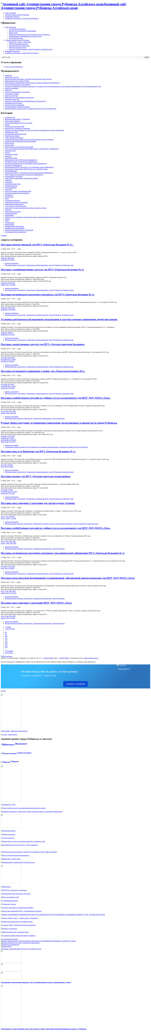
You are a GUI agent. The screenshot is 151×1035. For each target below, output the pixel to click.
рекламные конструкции (13, 103)
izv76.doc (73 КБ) (7, 490)
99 (6, 634)
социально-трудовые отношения (16, 202)
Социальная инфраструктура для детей (18, 123)
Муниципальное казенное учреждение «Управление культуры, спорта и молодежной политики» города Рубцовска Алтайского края (51, 524)
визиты (7, 219)
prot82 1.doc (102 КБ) (8, 285)
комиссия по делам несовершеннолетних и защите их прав (25, 208)
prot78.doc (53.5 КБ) (8, 388)
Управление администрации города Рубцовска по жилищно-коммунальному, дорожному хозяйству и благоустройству (46, 447)
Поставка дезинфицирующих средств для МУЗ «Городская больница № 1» (42, 269)
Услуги (7, 152)
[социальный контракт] (9, 939)
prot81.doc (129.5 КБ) (8, 309)
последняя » (9, 653)
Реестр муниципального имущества (17, 84)
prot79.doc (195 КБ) (7, 361)
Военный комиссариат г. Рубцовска (17, 119)
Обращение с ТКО (11, 132)
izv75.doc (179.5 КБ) (8, 566)
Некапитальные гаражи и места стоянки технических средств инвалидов (30, 108)
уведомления (9, 223)
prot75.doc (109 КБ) (7, 568)
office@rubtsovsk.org (91, 658)
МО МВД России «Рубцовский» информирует (21, 162)
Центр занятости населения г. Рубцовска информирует (24, 174)
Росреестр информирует (13, 165)
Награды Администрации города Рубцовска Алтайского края (30, 49)
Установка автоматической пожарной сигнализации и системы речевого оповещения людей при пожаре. (59, 319)
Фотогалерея (9, 145)
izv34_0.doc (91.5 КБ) (8, 411)
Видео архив (9, 143)
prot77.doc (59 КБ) (7, 466)
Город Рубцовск (10, 13)
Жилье (7, 125)
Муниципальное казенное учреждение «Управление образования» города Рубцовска (35, 418)
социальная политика (12, 200)
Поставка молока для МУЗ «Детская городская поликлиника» (36, 476)
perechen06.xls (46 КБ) (8, 440)
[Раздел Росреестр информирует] (10, 944)
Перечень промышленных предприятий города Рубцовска (29, 34)
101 (6, 638)
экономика (8, 182)
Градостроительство (16, 38)
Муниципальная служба (17, 47)
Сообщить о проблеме (75, 684)
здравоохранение (11, 213)
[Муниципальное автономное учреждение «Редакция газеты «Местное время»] (29, 852)
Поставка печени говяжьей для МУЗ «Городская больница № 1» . (37, 244)
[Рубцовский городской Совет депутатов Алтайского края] (15, 894)
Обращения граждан (12, 16)
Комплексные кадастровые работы (17, 81)
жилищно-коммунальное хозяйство (17, 193)
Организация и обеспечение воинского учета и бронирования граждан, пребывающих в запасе (36, 982)
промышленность (11, 186)
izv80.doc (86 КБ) (7, 333)
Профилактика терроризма (14, 226)
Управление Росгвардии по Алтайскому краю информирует (26, 163)
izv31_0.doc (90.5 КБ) (8, 616)
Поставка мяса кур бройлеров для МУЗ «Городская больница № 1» (38, 451)
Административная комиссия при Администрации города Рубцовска (29, 139)
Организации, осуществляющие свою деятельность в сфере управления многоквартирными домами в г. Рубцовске (43, 1029)
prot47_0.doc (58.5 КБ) (8, 543)
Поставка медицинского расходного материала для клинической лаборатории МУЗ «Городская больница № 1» (63, 553)
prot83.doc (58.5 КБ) (8, 260)
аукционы (8, 75)
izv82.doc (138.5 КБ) (8, 283)
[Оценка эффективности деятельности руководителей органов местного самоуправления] (17, 907)
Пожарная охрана (11, 158)
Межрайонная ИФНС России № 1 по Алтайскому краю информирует (29, 167)
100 (6, 636)
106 (6, 647)
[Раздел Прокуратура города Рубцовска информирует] (20, 943)
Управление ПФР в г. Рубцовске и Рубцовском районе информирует (29, 173)
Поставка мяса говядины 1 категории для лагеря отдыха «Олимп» (38, 503)
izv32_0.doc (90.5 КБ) (8, 591)
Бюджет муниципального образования (22, 31)
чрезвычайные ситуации (13, 176)
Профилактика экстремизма (15, 228)
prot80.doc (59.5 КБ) (8, 334)
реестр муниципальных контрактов (17, 92)
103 (6, 642)
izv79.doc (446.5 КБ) (8, 358)
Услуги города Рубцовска (14, 67)
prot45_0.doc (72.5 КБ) (8, 593)
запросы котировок (11, 88)
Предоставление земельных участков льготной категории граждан (28, 79)
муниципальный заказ (13, 184)
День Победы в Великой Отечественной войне (21, 178)
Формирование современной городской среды (25, 36)
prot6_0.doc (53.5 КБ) (8, 442)
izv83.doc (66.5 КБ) (7, 258)
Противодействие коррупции (19, 46)
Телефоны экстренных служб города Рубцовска (21, 18)
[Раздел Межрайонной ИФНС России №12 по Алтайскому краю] (6, 946)
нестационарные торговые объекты (17, 107)
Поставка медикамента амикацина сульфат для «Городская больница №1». (43, 371)
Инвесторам (13, 33)
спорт (7, 221)
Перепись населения (12, 136)
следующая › (9, 651)
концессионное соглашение (14, 105)
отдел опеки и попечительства (15, 206)
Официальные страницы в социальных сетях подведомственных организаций (32, 217)
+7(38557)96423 (63, 658)
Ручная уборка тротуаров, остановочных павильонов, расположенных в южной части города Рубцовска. (59, 422)
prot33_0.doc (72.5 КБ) (8, 518)
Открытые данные (11, 154)
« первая (8, 627)
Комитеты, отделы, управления (20, 42)
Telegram (14, 761)
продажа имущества (12, 99)
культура (8, 210)
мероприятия (9, 224)
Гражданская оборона (12, 121)
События (8, 180)
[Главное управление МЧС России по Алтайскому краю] (21, 948)
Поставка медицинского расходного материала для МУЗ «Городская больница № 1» (48, 294)
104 (6, 643)
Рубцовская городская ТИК (14, 126)
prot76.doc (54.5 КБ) (8, 493)
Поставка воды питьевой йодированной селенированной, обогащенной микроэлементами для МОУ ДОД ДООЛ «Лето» (68, 578)
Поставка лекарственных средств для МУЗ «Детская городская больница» (43, 344)
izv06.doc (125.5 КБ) (8, 436)
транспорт (8, 189)
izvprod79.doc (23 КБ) (8, 359)
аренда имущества (11, 96)
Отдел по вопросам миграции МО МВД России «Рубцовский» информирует (32, 149)
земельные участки (11, 77)
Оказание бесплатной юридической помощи (20, 141)
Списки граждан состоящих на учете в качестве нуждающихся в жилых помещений (34, 130)
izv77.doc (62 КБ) (7, 465)
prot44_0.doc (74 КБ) (8, 618)
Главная (3, 235)
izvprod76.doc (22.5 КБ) (9, 491)
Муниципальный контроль (18, 44)
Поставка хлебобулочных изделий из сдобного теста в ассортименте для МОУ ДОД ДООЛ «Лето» (55, 398)
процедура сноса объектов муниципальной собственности (25, 101)
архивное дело (10, 117)
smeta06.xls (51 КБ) (7, 438)
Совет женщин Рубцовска (14, 138)
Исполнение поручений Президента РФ (19, 147)
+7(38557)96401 (47, 658)
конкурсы (8, 90)
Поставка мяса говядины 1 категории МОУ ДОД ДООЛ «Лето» (36, 602)
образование (9, 215)
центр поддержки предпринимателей (18, 191)
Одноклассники (24, 753)
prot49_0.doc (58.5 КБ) (8, 413)
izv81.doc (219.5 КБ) (8, 308)
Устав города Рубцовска (17, 29)
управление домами (12, 94)
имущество (9, 195)
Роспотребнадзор (11, 171)
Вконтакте (21, 743)
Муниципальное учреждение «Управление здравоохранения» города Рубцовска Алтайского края (39, 265)
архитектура (9, 197)
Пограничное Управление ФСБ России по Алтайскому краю (26, 169)
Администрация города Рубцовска (17, 15)
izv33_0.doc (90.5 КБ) (8, 541)
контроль (8, 156)
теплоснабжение (11, 187)
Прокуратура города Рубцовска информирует (21, 160)
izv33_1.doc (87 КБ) (7, 516)
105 (6, 645)
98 (6, 632)
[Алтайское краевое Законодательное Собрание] (18, 935)
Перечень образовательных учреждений (19, 230)
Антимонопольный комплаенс (15, 134)
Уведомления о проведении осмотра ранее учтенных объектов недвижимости (32, 83)
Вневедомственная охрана (14, 204)
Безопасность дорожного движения (17, 128)
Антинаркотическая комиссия (15, 232)
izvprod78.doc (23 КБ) (8, 386)
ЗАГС (7, 199)
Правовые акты (10, 150)
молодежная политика (13, 211)
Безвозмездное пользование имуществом (19, 97)
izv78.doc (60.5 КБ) (7, 384)
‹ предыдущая (10, 629)
